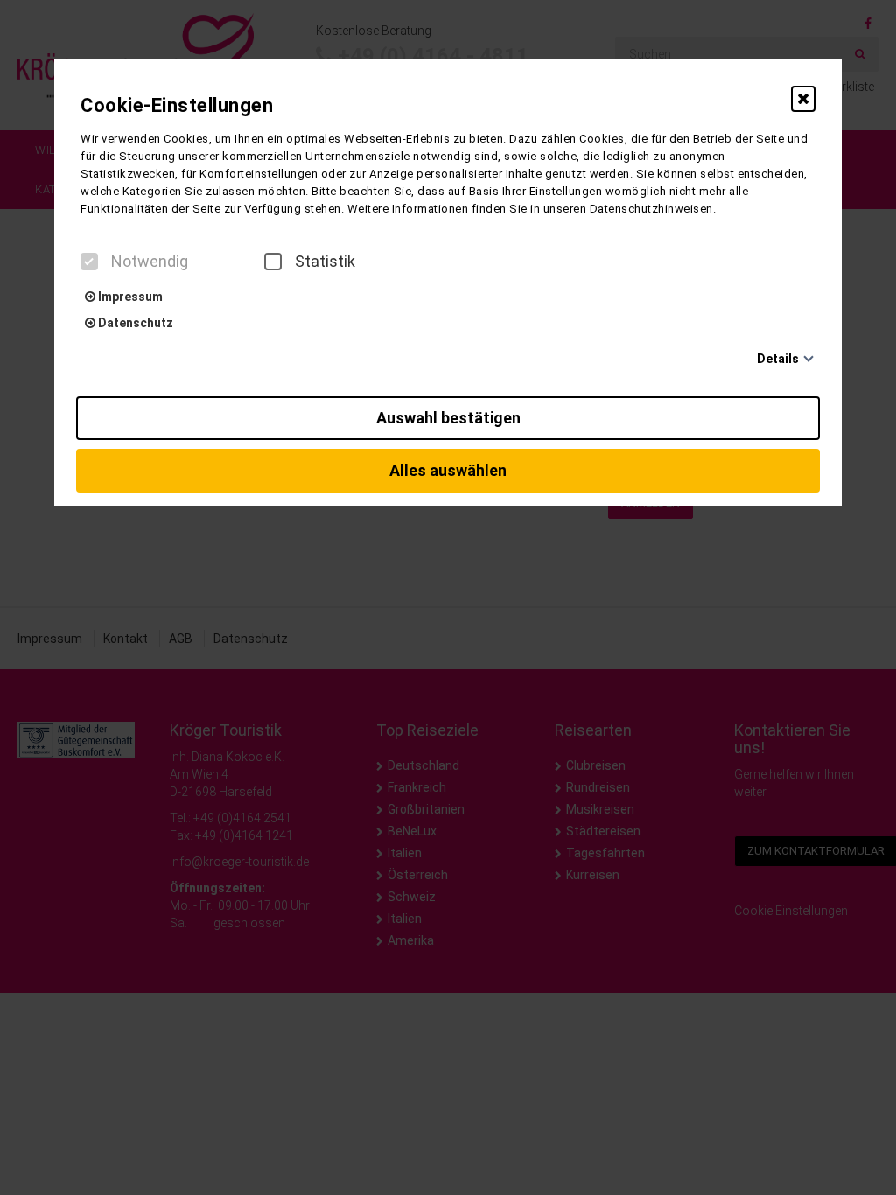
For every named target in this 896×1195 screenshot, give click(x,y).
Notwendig (149, 261)
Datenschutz (134, 323)
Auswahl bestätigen (448, 418)
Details (778, 359)
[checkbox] (89, 261)
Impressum (129, 297)
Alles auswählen (448, 470)
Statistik (325, 261)
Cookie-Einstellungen (176, 105)
